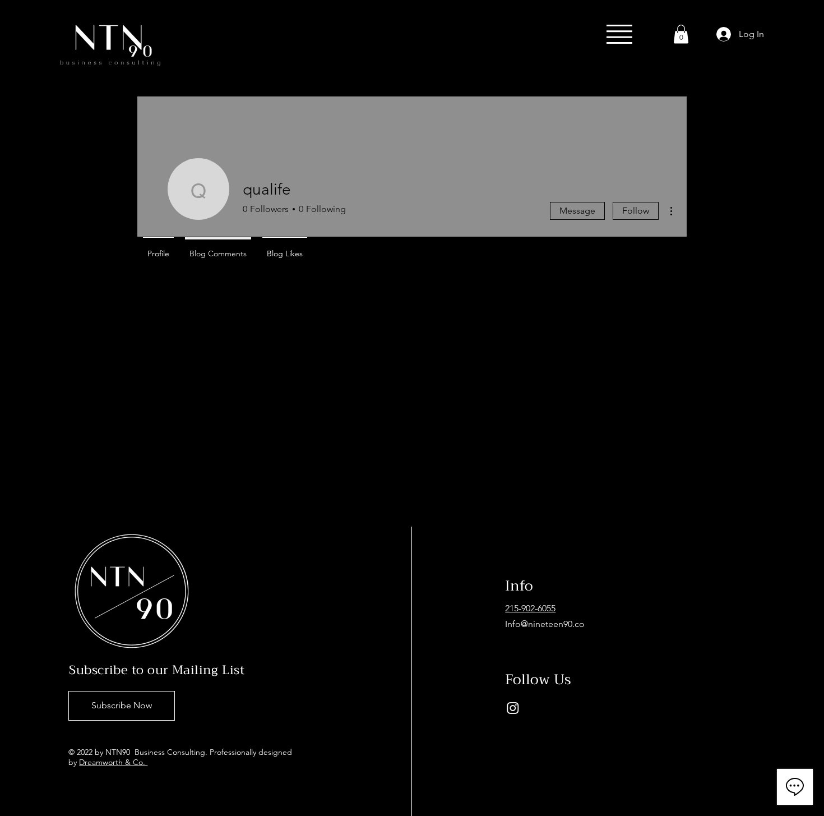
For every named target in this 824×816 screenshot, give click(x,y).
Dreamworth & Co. (113, 762)
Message (577, 210)
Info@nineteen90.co (545, 624)
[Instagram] (513, 708)
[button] (619, 34)
